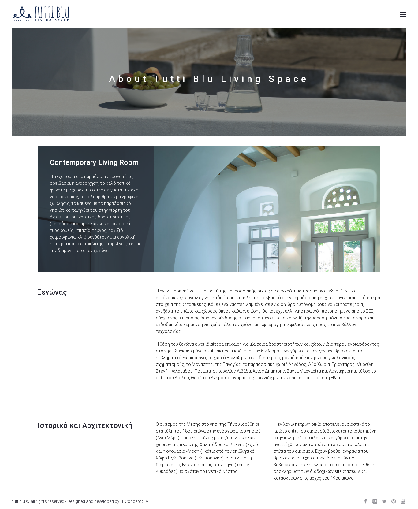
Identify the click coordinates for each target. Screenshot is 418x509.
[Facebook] (365, 501)
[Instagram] (374, 501)
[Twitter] (384, 501)
